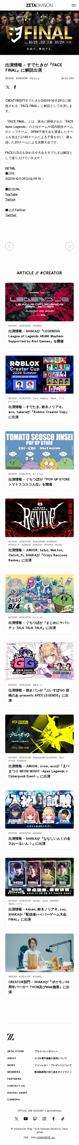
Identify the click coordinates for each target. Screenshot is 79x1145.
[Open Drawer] (73, 5)
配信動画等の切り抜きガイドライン (53, 1072)
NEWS (11, 1065)
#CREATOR (22, 78)
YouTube (11, 194)
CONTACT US (16, 1086)
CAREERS (13, 1100)
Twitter (10, 215)
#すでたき (35, 78)
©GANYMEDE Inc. (45, 1138)
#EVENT (9, 78)
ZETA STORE (15, 1051)
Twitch (10, 200)
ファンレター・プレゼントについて (53, 1065)
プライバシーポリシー (46, 1051)
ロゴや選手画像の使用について (51, 1058)
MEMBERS (13, 1072)
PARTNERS (14, 1079)
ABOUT (12, 1058)
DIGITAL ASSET (17, 1093)
